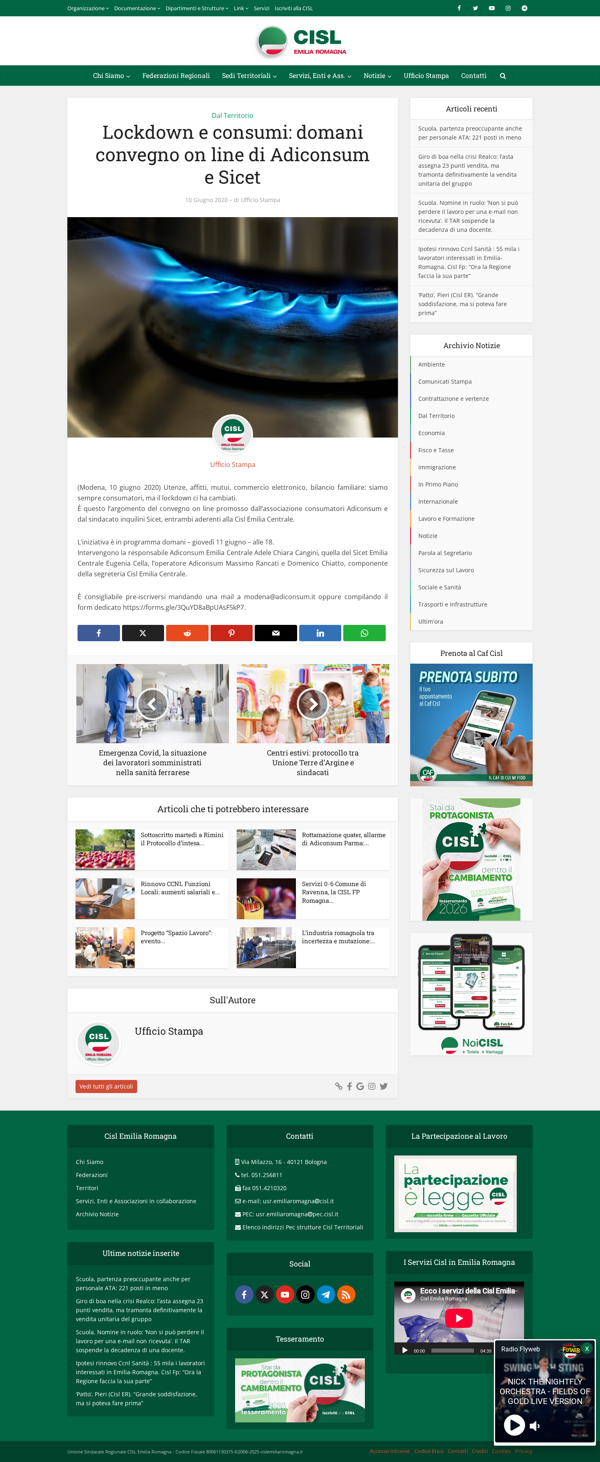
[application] (459, 1318)
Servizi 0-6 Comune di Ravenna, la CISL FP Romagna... (334, 892)
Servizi (261, 8)
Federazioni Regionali (176, 75)
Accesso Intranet (390, 1451)
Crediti (480, 1451)
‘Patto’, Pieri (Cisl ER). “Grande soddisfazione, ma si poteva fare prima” (462, 304)
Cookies (501, 1451)
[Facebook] (244, 1294)
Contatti (474, 75)
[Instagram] (305, 1294)
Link (239, 8)
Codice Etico (429, 1451)
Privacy (524, 1451)
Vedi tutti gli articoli (106, 1086)
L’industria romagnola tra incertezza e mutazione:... (339, 937)
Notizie (374, 75)
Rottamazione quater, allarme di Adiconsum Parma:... (344, 839)
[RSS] (346, 1294)
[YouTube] (285, 1294)
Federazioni (92, 1175)
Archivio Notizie (97, 1214)
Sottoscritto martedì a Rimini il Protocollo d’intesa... (182, 839)
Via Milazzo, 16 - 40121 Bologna (284, 1162)
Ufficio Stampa (426, 75)
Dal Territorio (232, 115)
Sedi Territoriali (246, 75)
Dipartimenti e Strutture (195, 8)
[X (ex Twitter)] (265, 1294)
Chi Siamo (108, 75)
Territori (87, 1188)
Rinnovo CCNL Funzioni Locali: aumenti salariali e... (180, 888)
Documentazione (135, 8)
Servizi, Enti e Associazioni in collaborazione (136, 1201)
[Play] (405, 1349)
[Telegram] (326, 1294)
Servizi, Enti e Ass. (317, 75)
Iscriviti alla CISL (294, 8)
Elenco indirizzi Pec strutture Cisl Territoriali (302, 1227)
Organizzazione (85, 8)
